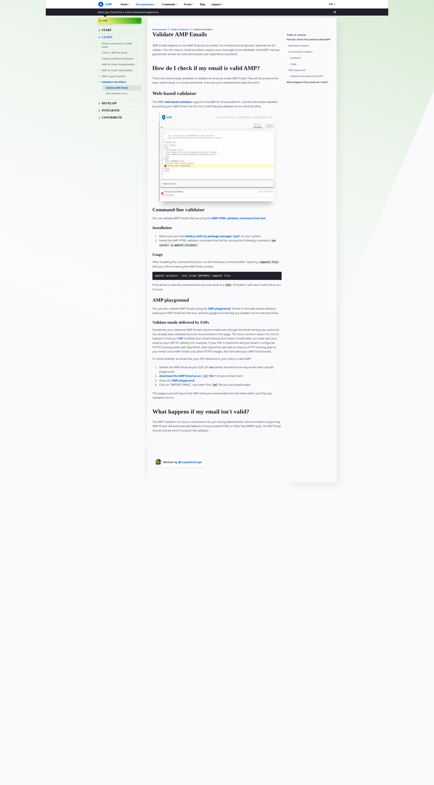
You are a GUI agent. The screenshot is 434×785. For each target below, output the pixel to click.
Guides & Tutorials (180, 29)
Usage (293, 64)
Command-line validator (300, 51)
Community (168, 4)
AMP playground (296, 70)
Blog (202, 4)
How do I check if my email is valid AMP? (308, 39)
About (123, 4)
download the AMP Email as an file (186, 376)
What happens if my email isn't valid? (307, 82)
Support (216, 4)
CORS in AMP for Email (114, 52)
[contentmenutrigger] (310, 35)
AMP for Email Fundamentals (118, 64)
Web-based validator (298, 45)
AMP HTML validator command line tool (238, 218)
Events (188, 4)
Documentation (144, 4)
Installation (295, 57)
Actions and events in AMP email (117, 45)
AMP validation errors (117, 93)
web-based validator (178, 102)
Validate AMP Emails (117, 87)
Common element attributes (118, 58)
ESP (180, 338)
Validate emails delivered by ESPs (306, 76)
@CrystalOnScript (190, 462)
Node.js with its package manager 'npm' (213, 236)
